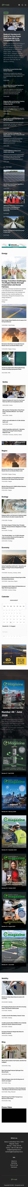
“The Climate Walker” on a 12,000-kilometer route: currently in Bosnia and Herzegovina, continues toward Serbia (13, 537)
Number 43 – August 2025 (8, 926)
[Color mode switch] (19, 5)
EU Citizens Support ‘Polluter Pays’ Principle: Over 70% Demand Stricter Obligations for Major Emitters (14, 526)
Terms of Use (14, 1165)
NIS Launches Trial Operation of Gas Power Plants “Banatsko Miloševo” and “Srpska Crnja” (13, 411)
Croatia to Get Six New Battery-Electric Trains (13, 1015)
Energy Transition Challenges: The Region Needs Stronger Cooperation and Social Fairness (14, 135)
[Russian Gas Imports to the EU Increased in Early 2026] (14, 222)
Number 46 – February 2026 (9, 811)
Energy (3, 301)
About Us (14, 1161)
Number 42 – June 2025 (8, 964)
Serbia (6, 12)
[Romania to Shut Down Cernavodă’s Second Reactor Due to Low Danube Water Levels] (14, 335)
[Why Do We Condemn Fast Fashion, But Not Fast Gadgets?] (14, 1052)
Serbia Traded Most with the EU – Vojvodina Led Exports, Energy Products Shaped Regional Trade (14, 431)
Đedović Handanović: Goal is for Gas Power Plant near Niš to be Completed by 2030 (12, 37)
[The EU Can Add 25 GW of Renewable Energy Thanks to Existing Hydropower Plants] (14, 359)
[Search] (22, 5)
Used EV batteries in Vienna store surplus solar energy (12, 151)
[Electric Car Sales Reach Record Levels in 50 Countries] (14, 988)
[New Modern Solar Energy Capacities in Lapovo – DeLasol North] (14, 176)
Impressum (14, 1167)
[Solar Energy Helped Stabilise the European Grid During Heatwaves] (14, 311)
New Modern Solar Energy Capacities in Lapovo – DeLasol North (14, 86)
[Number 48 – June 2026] (13, 695)
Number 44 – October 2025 (9, 888)
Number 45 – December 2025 (9, 849)
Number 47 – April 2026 (8, 773)
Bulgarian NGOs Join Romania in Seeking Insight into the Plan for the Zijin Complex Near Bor (14, 103)
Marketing (14, 1163)
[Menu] (25, 5)
